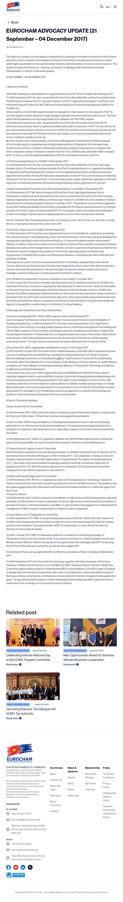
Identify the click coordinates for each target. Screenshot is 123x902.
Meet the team (55, 787)
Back (14, 22)
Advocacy (55, 795)
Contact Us (56, 779)
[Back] (8, 22)
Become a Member (90, 775)
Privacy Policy (107, 785)
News (71, 789)
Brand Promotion (55, 803)
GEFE (71, 783)
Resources (73, 795)
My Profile (90, 783)
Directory (90, 789)
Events (71, 777)
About (53, 773)
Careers (54, 811)
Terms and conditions (108, 775)
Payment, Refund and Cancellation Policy (109, 812)
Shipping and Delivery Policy (109, 797)
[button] (102, 7)
